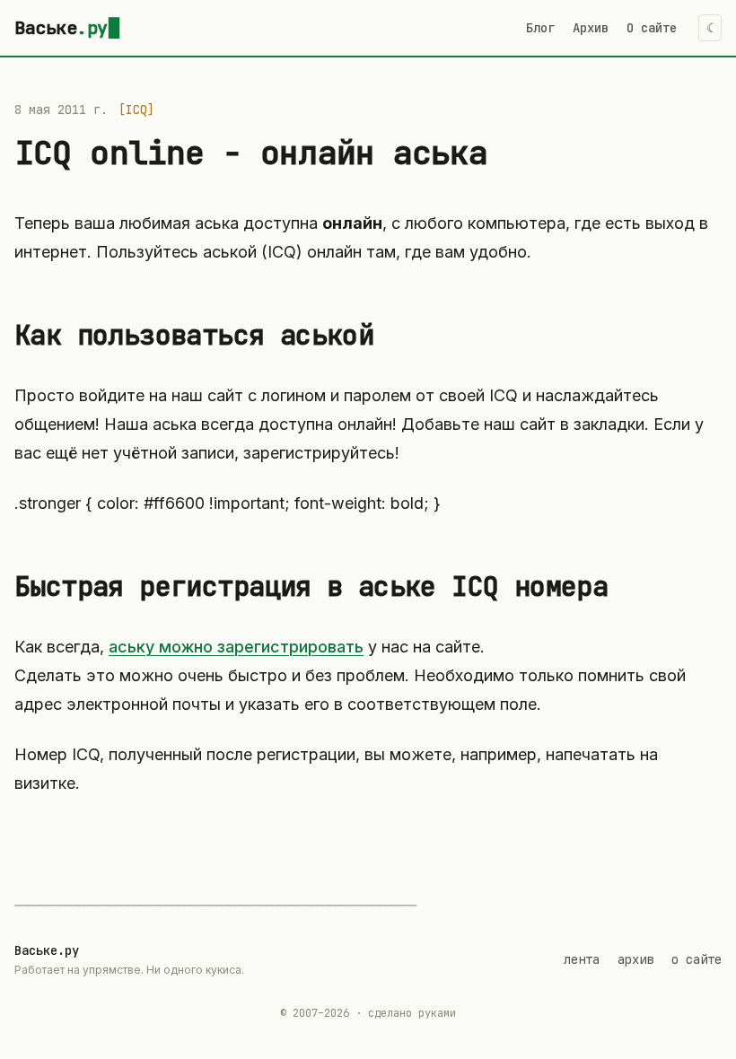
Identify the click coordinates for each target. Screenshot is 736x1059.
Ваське (61, 27)
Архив (591, 28)
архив (635, 959)
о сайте (696, 959)
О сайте (651, 28)
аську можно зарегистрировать (236, 646)
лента (582, 959)
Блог (540, 28)
